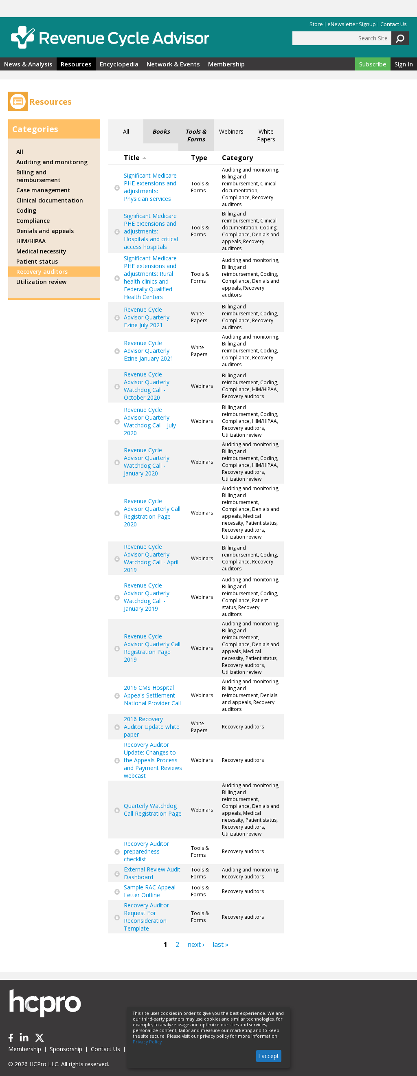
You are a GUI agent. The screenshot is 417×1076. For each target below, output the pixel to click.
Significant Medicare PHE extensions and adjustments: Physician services (150, 187)
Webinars (231, 131)
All (126, 131)
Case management (43, 190)
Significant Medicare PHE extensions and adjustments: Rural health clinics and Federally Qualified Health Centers (150, 277)
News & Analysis (28, 64)
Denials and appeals (45, 231)
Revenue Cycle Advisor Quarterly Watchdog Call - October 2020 (146, 385)
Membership (226, 64)
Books (161, 131)
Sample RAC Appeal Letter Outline (150, 891)
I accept (268, 1056)
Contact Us (393, 24)
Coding (26, 210)
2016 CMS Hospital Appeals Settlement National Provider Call (152, 695)
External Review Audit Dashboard (152, 873)
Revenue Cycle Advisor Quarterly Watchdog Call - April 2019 (151, 558)
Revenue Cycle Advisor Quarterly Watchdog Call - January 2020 (146, 461)
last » (220, 944)
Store (316, 24)
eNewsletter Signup (351, 24)
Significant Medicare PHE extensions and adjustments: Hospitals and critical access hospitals (151, 231)
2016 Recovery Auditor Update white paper (152, 726)
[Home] (110, 37)
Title (132, 157)
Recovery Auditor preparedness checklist (146, 851)
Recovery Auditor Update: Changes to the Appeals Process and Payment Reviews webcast (153, 760)
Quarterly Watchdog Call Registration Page (153, 809)
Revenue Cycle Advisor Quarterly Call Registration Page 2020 (152, 512)
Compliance (33, 220)
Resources (76, 64)
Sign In (404, 64)
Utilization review (41, 282)
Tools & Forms (195, 135)
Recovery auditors (42, 271)
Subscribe (372, 64)
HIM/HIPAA (31, 241)
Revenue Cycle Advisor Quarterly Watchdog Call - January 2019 (146, 596)
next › (195, 944)
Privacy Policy (147, 1042)
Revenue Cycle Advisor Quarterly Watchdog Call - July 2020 (150, 421)
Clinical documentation (49, 200)
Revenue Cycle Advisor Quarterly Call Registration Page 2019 (152, 647)
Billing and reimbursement (38, 176)
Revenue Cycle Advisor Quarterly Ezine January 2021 (148, 350)
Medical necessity (41, 251)
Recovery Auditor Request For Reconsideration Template (146, 916)
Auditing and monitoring (52, 162)
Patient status (37, 261)
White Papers (266, 135)
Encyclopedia (119, 64)
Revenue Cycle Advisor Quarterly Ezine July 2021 (146, 317)
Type (199, 157)
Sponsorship (66, 1049)
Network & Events (173, 64)
